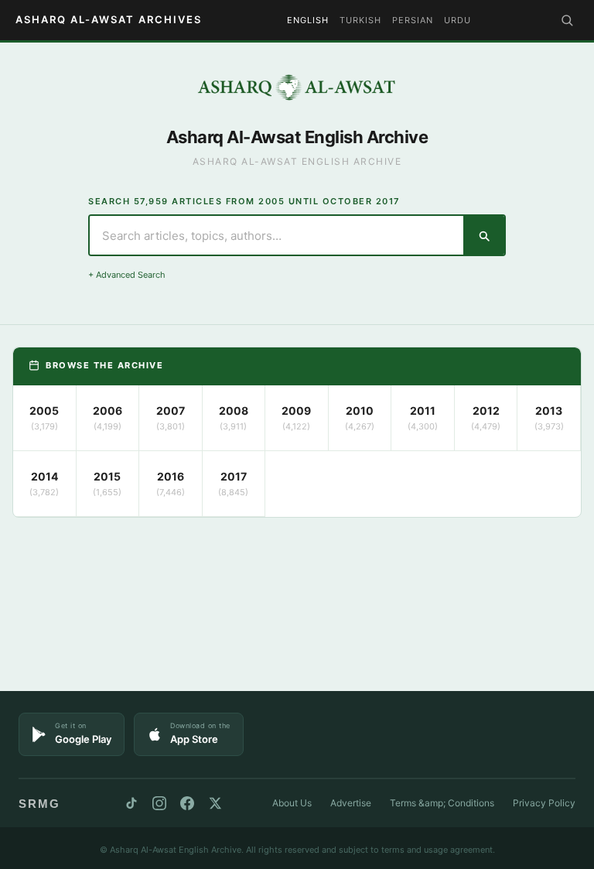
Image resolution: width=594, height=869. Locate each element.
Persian (412, 20)
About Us (292, 803)
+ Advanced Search (127, 274)
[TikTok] (131, 803)
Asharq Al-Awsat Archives (108, 19)
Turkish (360, 20)
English (308, 20)
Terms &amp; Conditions (442, 803)
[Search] (567, 20)
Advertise (350, 803)
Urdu (457, 20)
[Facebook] (187, 803)
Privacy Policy (544, 803)
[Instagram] (159, 803)
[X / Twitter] (215, 803)
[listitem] (45, 418)
